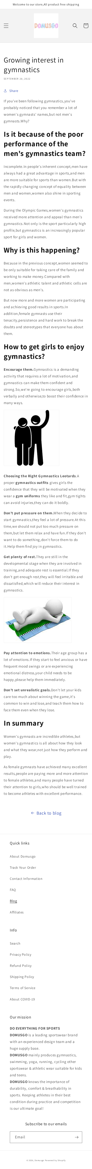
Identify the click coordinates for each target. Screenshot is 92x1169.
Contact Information (26, 878)
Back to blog (49, 813)
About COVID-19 (22, 999)
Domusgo (39, 1160)
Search (15, 943)
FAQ (13, 890)
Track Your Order (23, 867)
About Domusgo (23, 856)
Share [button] (13, 90)
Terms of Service (23, 988)
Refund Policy (21, 965)
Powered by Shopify (55, 1160)
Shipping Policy (22, 976)
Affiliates (17, 912)
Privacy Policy (20, 954)
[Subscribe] (76, 1137)
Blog (13, 901)
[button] (6, 25)
